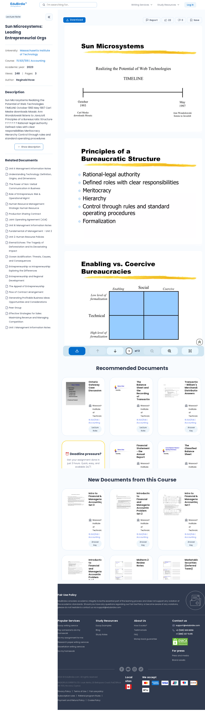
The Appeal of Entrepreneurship (26, 286)
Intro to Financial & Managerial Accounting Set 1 (191, 499)
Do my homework (66, 651)
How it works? (140, 625)
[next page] (115, 351)
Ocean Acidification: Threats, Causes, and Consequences (30, 258)
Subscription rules (66, 695)
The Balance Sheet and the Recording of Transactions (143, 390)
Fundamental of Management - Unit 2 (30, 231)
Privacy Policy (64, 691)
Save (196, 20)
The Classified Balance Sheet (191, 450)
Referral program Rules (89, 695)
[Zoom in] (169, 351)
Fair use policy (96, 691)
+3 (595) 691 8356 (184, 630)
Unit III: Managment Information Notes (30, 225)
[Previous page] (97, 351)
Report (154, 20)
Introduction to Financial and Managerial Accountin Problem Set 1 (95, 570)
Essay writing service (68, 625)
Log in (190, 4)
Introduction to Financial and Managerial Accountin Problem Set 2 (143, 503)
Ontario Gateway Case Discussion (95, 386)
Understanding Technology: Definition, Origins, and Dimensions (30, 176)
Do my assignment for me (70, 637)
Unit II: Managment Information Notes (30, 168)
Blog (98, 630)
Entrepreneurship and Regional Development (26, 278)
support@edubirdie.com (109, 607)
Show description (30, 146)
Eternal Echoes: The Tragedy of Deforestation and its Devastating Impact (28, 246)
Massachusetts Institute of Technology (35, 52)
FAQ (136, 634)
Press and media (180, 655)
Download (76, 19)
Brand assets (178, 660)
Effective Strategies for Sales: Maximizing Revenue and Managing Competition (28, 317)
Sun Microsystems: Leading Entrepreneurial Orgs (25, 32)
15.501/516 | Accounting (30, 61)
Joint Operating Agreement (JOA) (28, 219)
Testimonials (140, 630)
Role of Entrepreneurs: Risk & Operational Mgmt (25, 196)
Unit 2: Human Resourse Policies (26, 236)
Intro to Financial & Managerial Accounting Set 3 (95, 499)
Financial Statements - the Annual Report (143, 451)
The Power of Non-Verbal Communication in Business (24, 186)
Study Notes (101, 634)
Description (14, 92)
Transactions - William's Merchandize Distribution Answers (191, 387)
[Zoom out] (152, 351)
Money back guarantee (145, 639)
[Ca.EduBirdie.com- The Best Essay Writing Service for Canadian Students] (128, 688)
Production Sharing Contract (25, 213)
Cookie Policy (94, 700)
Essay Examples (103, 625)
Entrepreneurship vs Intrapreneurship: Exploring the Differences (30, 268)
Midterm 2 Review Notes (143, 562)
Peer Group (15, 307)
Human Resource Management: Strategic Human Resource (27, 206)
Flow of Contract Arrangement (26, 292)
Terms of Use (80, 691)
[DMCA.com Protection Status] (188, 642)
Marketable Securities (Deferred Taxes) (191, 564)
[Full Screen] (190, 351)
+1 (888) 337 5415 (184, 633)
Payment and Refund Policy (71, 700)
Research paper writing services (73, 642)
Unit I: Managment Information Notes (29, 327)
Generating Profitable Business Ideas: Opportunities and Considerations (29, 300)
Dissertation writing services (71, 646)
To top (199, 342)
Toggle (49, 17)
